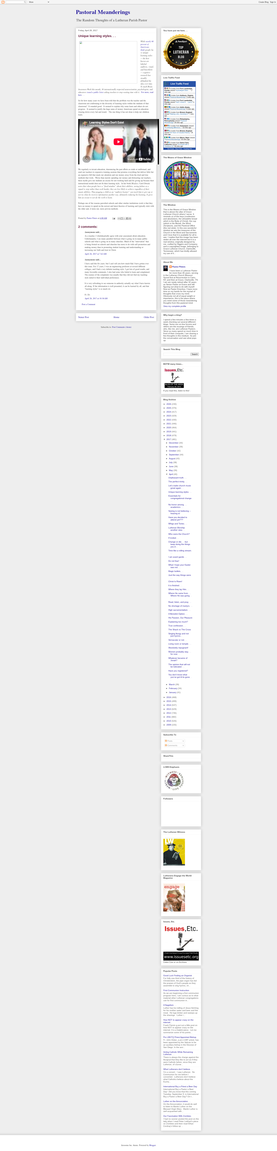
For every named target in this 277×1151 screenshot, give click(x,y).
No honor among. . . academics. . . (177, 505)
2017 (169, 439)
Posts (169, 741)
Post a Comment (88, 304)
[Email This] (119, 218)
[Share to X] (124, 218)
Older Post (149, 317)
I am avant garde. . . (177, 557)
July (171, 462)
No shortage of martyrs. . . (180, 606)
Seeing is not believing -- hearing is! (179, 512)
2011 (168, 717)
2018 (169, 435)
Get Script (170, 149)
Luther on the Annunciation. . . (177, 1101)
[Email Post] (114, 218)
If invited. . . (173, 538)
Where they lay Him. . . (178, 589)
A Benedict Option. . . (178, 614)
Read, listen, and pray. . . (179, 602)
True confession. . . (177, 625)
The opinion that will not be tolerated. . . (179, 665)
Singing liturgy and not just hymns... (178, 634)
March (172, 684)
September (174, 454)
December (174, 443)
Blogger (152, 1145)
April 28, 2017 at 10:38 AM (96, 298)
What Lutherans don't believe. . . (178, 1069)
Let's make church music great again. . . (179, 486)
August (172, 458)
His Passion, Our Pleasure (180, 618)
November (174, 447)
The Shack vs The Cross (179, 629)
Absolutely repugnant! (178, 648)
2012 (169, 713)
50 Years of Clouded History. (180, 132)
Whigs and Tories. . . (177, 523)
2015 (169, 701)
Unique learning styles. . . (179, 492)
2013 (169, 709)
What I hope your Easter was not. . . (179, 566)
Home (116, 317)
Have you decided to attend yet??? (177, 518)
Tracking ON (188, 149)
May (171, 470)
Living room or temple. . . (179, 644)
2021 (169, 423)
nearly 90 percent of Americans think (147, 45)
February (173, 688)
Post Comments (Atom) (121, 327)
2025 (169, 408)
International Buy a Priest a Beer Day (180, 1086)
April (171, 474)
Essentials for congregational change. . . (180, 498)
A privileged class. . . (183, 90)
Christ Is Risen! (175, 581)
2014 (169, 705)
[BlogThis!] (121, 218)
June (171, 466)
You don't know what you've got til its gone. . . (179, 677)
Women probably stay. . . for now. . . (179, 653)
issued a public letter (95, 92)
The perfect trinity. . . (177, 481)
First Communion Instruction (176, 990)
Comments (172, 745)
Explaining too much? (178, 622)
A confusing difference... (173, 127)
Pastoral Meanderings (103, 11)
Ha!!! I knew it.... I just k (184, 102)
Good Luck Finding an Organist (177, 975)
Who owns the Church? (179, 534)
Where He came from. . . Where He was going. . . (179, 595)
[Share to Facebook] (127, 218)
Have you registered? (178, 671)
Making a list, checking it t (179, 114)
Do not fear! (173, 561)
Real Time (178, 149)
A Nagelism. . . (169, 1005)
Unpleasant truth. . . (177, 478)
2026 (169, 404)
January (173, 692)
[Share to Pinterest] (130, 218)
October (173, 451)
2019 (169, 431)
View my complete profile (174, 306)
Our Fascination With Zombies (177, 1116)
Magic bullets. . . (175, 571)
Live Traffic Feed (180, 84)
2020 (169, 427)
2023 (169, 416)
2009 (169, 725)
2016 (169, 697)
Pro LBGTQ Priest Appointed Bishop (179, 1037)
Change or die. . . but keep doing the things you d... (179, 544)
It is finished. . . (175, 585)
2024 (169, 412)
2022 (169, 420)
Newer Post (83, 317)
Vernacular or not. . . (177, 640)
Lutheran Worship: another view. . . (176, 529)
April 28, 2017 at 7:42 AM (95, 253)
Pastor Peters (178, 267)
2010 (169, 721)
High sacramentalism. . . (179, 610)
